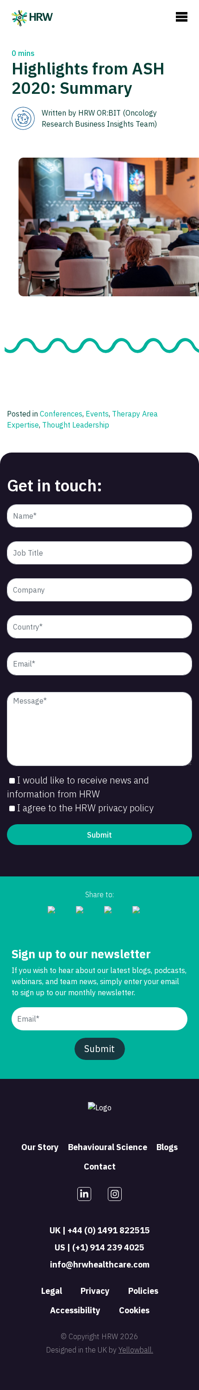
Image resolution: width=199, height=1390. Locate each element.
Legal (51, 1291)
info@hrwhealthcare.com (99, 1264)
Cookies (134, 1310)
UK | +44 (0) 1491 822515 (100, 1230)
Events (97, 413)
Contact (100, 1166)
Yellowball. (135, 1349)
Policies (143, 1291)
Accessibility (75, 1310)
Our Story (40, 1147)
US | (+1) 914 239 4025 (99, 1247)
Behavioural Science (107, 1147)
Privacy (95, 1291)
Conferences (61, 413)
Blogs (167, 1147)
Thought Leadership (75, 424)
